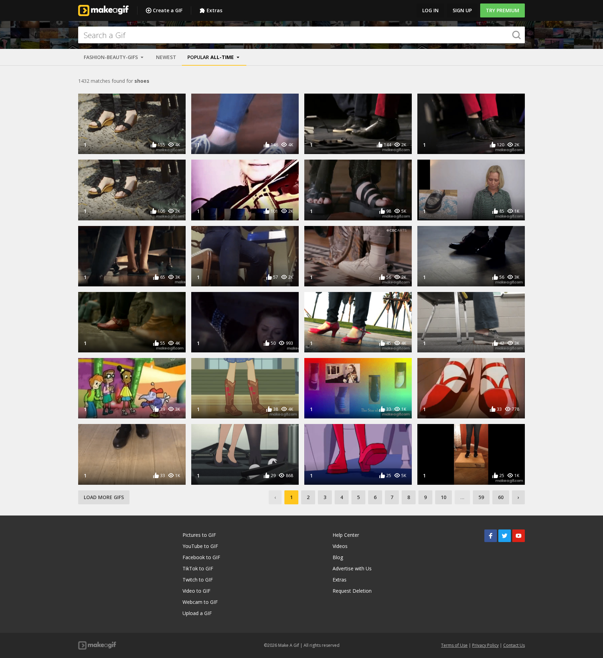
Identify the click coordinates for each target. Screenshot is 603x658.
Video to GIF (196, 590)
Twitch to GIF (198, 579)
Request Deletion (352, 590)
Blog (338, 557)
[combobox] (301, 35)
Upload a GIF (197, 613)
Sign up (462, 10)
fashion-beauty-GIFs (111, 57)
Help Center (346, 535)
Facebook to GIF (201, 557)
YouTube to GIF (200, 546)
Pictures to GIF (199, 535)
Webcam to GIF (200, 602)
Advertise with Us (352, 568)
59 (481, 497)
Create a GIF (168, 10)
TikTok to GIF (198, 568)
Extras (214, 10)
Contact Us (514, 645)
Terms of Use (454, 645)
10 (443, 497)
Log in (430, 10)
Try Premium (502, 10)
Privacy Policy (485, 645)
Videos (340, 546)
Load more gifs (104, 497)
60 (501, 497)
